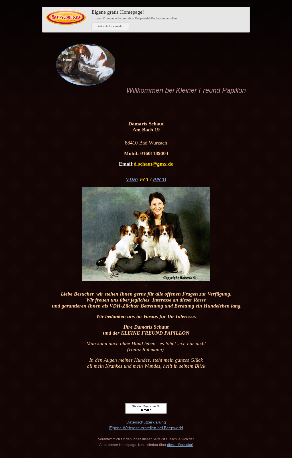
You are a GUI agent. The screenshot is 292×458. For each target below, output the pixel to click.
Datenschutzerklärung (146, 422)
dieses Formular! (180, 445)
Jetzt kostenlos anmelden (110, 26)
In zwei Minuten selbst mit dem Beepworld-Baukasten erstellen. (135, 14)
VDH (131, 179)
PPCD (159, 179)
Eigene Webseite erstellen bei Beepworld (146, 428)
